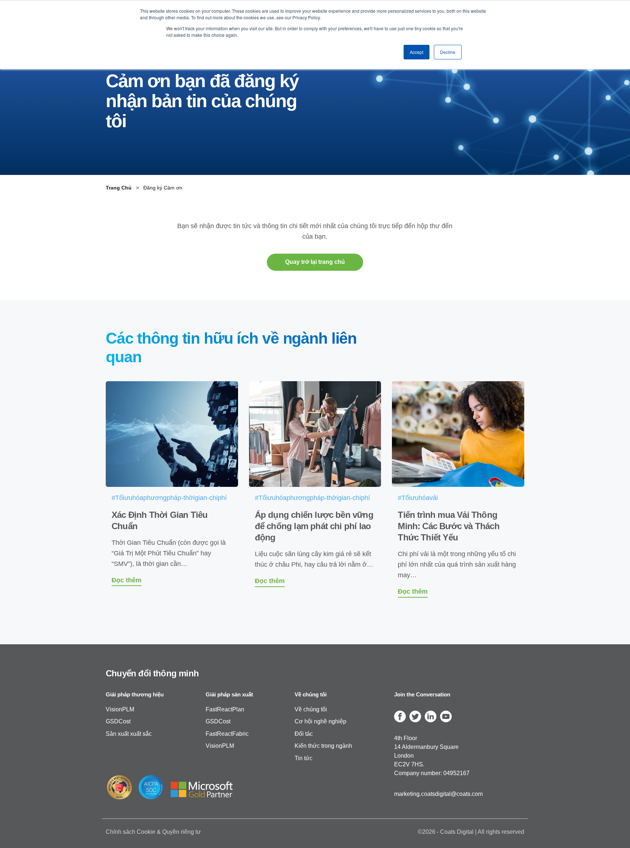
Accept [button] (416, 52)
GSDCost (118, 721)
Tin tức (303, 758)
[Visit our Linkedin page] (430, 716)
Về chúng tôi (311, 709)
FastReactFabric (227, 733)
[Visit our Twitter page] (415, 716)
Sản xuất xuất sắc (129, 733)
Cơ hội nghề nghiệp (320, 721)
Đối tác (304, 733)
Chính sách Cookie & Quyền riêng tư (153, 832)
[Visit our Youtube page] (446, 716)
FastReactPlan (225, 709)
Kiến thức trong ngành (323, 746)
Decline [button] (447, 52)
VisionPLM (120, 709)
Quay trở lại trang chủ (315, 262)
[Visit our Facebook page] (400, 716)
